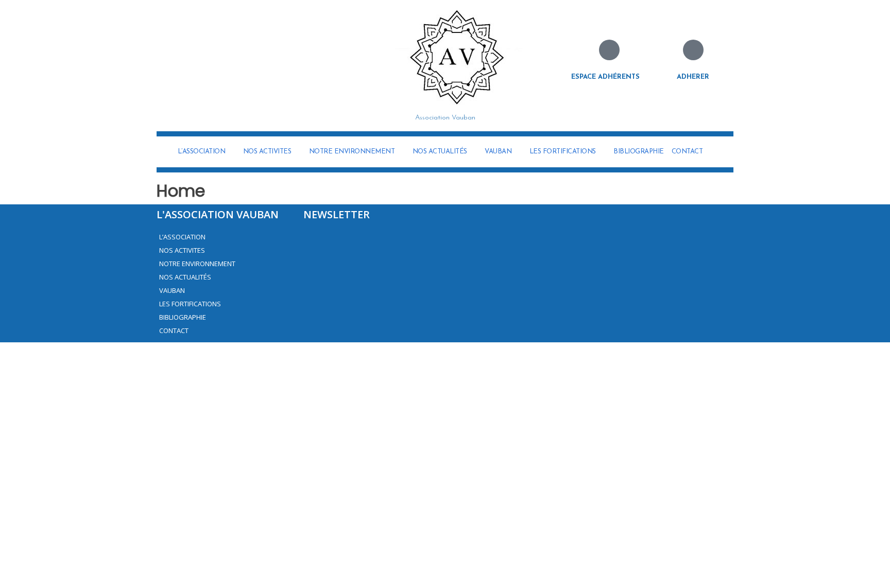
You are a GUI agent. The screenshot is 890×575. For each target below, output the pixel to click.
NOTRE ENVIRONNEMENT (352, 151)
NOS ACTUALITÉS (440, 151)
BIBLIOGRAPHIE (638, 151)
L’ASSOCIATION (202, 151)
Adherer (693, 77)
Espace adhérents (605, 77)
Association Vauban (445, 117)
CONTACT (687, 151)
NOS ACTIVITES (267, 151)
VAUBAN (498, 151)
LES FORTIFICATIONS (562, 151)
